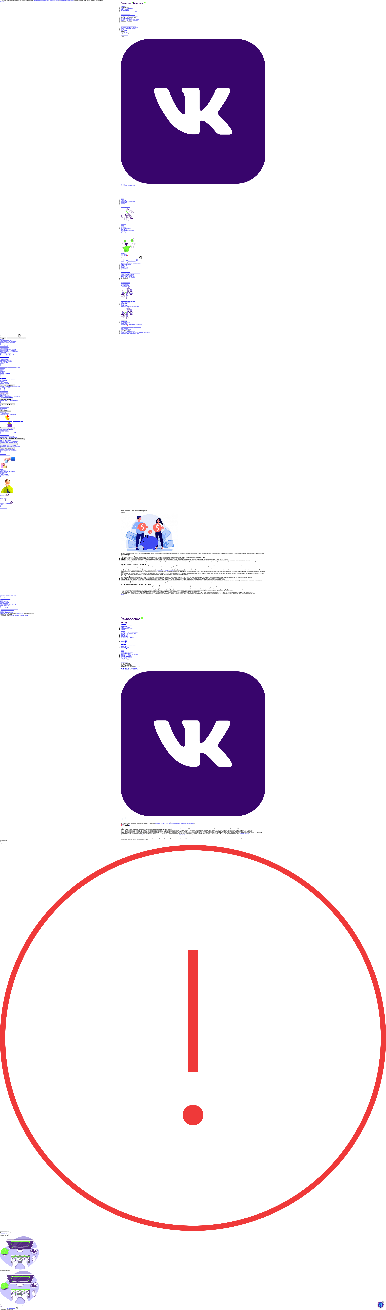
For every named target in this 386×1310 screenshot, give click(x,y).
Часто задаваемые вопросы (126, 12)
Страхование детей (4, 362)
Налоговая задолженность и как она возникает (130, 273)
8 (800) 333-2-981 (124, 34)
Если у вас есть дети (7, 404)
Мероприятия (123, 200)
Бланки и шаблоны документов (127, 274)
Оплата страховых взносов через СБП (129, 11)
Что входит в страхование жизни (127, 331)
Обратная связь (3, 352)
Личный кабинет (3, 498)
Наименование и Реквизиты (126, 657)
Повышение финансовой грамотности (128, 28)
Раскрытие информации (125, 228)
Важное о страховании (125, 13)
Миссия (122, 226)
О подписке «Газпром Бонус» (6, 340)
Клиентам (123, 6)
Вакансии (123, 203)
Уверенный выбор (124, 267)
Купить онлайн (124, 255)
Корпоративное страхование (6, 364)
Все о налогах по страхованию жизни (11, 438)
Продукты (3, 338)
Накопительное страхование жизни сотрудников (131, 23)
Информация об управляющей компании (129, 654)
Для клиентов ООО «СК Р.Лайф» (128, 15)
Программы (123, 624)
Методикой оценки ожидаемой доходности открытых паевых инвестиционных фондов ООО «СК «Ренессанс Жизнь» (167, 834)
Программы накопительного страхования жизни (131, 263)
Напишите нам (124, 254)
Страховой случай (4, 345)
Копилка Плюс (124, 265)
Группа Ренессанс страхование (127, 652)
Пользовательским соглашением (66, 0)
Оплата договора (124, 634)
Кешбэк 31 (123, 304)
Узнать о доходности (125, 9)
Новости (122, 225)
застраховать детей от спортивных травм (165, 570)
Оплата (1, 500)
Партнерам (123, 222)
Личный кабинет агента (5, 376)
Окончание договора (125, 10)
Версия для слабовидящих (126, 827)
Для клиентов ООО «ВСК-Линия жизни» (129, 16)
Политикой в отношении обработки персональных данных (46, 0)
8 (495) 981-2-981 (124, 32)
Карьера (122, 651)
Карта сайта (123, 629)
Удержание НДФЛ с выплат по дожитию (129, 20)
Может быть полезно (4, 393)
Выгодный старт (124, 328)
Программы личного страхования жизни (4, 357)
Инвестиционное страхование (6, 361)
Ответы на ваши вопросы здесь (6, 612)
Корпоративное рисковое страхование (128, 22)
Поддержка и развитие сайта (135, 825)
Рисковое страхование (4, 359)
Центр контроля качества (5, 343)
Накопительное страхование (6, 360)
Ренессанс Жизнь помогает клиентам (128, 26)
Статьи (122, 29)
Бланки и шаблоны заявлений (127, 8)
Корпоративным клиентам (8, 444)
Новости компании (124, 270)
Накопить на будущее (7, 385)
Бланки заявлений (4, 348)
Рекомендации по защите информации (8, 596)
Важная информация (6, 428)
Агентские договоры (125, 205)
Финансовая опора (124, 268)
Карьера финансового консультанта (128, 201)
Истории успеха (124, 202)
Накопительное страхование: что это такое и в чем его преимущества (135, 332)
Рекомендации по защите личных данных (129, 27)
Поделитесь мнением (11, 1308)
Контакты (123, 253)
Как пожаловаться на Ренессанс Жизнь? (8, 595)
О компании (123, 223)
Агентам (122, 198)
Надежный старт (124, 303)
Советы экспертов (124, 204)
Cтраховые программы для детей (128, 301)
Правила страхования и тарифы (127, 638)
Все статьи (123, 594)
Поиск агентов (124, 30)
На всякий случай (5, 399)
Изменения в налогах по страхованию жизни (130, 333)
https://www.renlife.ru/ (244, 833)
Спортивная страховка (125, 281)
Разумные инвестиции (125, 322)
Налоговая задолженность (126, 18)
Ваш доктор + (124, 280)
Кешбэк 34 (123, 266)
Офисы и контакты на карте (22, 615)
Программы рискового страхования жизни (129, 279)
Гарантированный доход (126, 264)
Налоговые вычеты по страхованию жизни (130, 19)
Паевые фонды (124, 321)
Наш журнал (123, 227)
